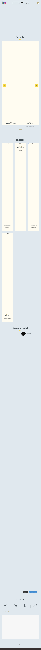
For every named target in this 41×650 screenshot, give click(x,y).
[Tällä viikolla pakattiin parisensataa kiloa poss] (25, 395)
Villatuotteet (7, 225)
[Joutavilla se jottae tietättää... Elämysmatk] (35, 340)
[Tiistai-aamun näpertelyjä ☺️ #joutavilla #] (25, 462)
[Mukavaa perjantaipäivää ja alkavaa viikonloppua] (25, 347)
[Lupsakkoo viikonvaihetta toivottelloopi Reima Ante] (35, 361)
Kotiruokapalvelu (11, 123)
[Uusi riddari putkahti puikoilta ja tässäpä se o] (35, 443)
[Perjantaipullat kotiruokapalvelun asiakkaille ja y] (35, 475)
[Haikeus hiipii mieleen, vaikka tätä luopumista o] (25, 446)
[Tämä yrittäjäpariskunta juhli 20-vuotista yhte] (35, 564)
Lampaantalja (33, 225)
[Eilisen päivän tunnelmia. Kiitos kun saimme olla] (25, 543)
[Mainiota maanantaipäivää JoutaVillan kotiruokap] (35, 500)
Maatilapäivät (30, 123)
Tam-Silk (7, 315)
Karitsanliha (20, 147)
